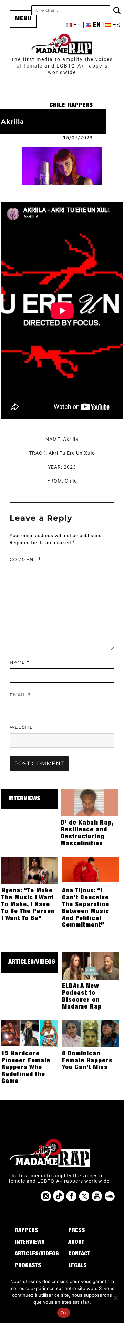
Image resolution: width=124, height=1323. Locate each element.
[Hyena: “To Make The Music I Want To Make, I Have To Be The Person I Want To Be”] (30, 870)
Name (20, 662)
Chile (57, 106)
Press (76, 1231)
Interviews (24, 799)
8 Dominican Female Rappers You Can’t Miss (87, 1061)
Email (20, 695)
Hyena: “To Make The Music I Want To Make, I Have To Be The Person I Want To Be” (28, 905)
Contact (79, 1254)
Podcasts (28, 1266)
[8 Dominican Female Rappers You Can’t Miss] (90, 1033)
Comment (25, 559)
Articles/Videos (31, 962)
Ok (64, 1312)
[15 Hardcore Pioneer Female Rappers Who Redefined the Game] (30, 1033)
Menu (23, 19)
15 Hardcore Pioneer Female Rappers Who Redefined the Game (25, 1068)
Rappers (80, 106)
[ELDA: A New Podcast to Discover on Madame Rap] (90, 965)
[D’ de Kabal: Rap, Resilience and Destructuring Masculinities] (89, 802)
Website (21, 727)
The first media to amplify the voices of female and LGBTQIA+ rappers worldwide (62, 65)
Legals (77, 1266)
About (76, 1243)
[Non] (115, 1297)
